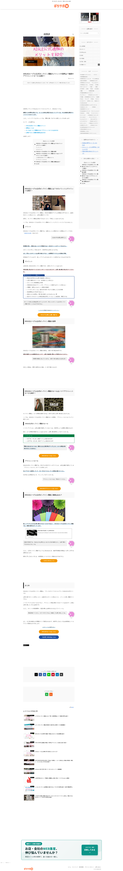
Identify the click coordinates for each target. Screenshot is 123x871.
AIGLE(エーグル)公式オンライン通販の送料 (46, 151)
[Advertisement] (48, 22)
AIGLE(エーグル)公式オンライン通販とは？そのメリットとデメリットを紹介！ (49, 144)
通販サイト (27, 645)
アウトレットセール (42, 159)
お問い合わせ (98, 867)
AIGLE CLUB (27, 233)
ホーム (69, 867)
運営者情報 (81, 867)
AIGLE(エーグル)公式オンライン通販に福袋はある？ (48, 161)
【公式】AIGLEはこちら (49, 560)
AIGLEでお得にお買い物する (48, 315)
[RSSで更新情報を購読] (51, 694)
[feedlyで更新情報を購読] (46, 694)
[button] (61, 674)
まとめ (37, 163)
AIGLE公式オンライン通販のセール (45, 157)
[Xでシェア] (36, 674)
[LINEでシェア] (48, 674)
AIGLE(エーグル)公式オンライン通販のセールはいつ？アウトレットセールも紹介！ (49, 154)
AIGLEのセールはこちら (49, 455)
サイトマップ (75, 867)
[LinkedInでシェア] (57, 674)
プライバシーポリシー (89, 867)
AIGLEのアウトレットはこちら (49, 488)
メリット (39, 147)
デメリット (39, 149)
